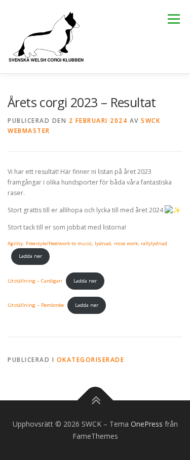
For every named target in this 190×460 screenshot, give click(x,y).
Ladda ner (30, 256)
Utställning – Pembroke (36, 305)
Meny (173, 19)
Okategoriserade (91, 359)
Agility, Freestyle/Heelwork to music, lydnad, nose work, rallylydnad (87, 243)
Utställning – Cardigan (35, 281)
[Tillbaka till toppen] (95, 401)
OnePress (147, 424)
